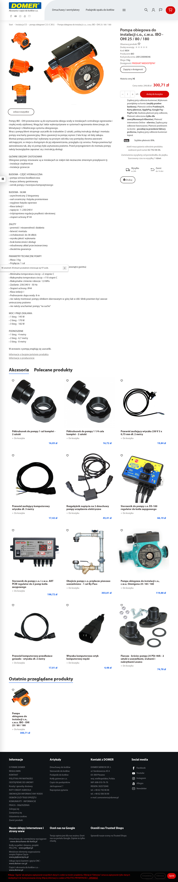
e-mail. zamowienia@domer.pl (105, 798)
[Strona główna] (26, 5)
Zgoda (171, 876)
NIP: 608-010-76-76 (99, 782)
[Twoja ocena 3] (141, 47)
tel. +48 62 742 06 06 (100, 790)
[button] (73, 67)
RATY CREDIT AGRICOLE (20, 790)
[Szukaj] (146, 10)
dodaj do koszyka (154, 94)
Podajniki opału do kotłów (100, 10)
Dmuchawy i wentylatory (66, 10)
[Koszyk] (170, 10)
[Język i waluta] (160, 10)
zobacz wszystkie (21, 112)
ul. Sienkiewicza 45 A (100, 771)
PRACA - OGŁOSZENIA (19, 805)
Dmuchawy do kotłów (60, 767)
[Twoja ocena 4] (144, 47)
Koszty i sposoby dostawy (21, 786)
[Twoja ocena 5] (146, 47)
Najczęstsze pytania (59, 790)
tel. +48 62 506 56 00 (100, 794)
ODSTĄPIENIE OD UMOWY (21, 782)
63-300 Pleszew (98, 775)
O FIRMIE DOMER (17, 767)
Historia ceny (126, 79)
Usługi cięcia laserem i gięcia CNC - (25, 862)
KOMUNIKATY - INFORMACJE (22, 801)
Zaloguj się (14, 809)
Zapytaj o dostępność (133, 69)
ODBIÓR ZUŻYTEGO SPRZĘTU (22, 798)
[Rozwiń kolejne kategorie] (124, 10)
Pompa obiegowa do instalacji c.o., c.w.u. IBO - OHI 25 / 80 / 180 (20, 719)
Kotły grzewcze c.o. (58, 779)
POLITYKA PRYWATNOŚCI (21, 779)
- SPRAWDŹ (93, 878)
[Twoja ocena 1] (136, 47)
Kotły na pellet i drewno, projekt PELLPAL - (24, 846)
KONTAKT (13, 775)
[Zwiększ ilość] (122, 94)
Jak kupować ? (56, 786)
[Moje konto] (153, 10)
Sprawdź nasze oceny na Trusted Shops (109, 836)
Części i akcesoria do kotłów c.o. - (24, 868)
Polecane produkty (53, 370)
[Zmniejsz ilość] (132, 94)
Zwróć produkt (16, 820)
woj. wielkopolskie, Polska (103, 779)
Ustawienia (147, 876)
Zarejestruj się (15, 813)
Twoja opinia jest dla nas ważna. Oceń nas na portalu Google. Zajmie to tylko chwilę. (67, 838)
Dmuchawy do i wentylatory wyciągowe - (27, 840)
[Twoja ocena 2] (139, 47)
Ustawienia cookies (18, 816)
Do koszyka (19, 438)
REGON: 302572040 (99, 786)
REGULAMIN (15, 771)
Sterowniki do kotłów (60, 771)
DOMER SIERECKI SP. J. (101, 767)
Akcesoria (19, 370)
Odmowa (160, 876)
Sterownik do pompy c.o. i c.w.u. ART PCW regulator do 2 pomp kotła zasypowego (32, 584)
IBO (132, 54)
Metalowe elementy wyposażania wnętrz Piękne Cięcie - (24, 854)
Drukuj (128, 180)
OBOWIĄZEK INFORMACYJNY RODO (26, 794)
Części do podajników (60, 782)
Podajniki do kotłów (59, 775)
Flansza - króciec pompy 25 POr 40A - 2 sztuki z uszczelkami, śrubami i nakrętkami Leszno (142, 659)
